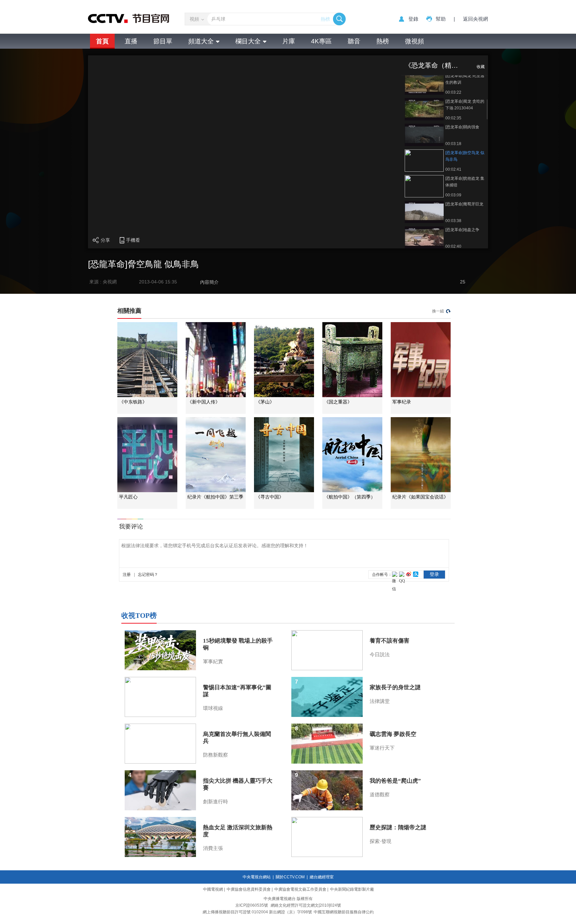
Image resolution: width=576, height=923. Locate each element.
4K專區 (321, 41)
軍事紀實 (213, 661)
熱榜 (325, 19)
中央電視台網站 (257, 877)
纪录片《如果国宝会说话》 (420, 497)
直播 (131, 41)
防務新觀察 (215, 755)
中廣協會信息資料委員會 (249, 889)
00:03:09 (453, 195)
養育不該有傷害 (389, 641)
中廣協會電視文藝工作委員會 (300, 889)
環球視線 (213, 708)
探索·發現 (380, 841)
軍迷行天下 (382, 748)
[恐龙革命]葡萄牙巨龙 (464, 204)
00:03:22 (453, 92)
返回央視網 (475, 19)
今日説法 (380, 654)
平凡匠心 (128, 497)
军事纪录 (401, 401)
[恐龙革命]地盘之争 (462, 229)
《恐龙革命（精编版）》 (441, 65)
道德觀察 (380, 794)
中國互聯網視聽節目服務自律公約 (344, 912)
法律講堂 (380, 701)
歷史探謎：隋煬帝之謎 (398, 827)
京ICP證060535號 (251, 905)
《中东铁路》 (133, 401)
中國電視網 (213, 889)
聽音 (354, 41)
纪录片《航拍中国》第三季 (215, 497)
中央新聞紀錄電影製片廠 (352, 889)
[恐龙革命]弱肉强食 (462, 127)
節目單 (162, 41)
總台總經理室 (322, 877)
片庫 (288, 41)
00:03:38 (453, 220)
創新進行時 (215, 801)
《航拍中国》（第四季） (349, 497)
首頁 (102, 41)
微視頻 (414, 41)
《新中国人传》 (203, 401)
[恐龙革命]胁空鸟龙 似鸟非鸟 (464, 156)
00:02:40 (453, 246)
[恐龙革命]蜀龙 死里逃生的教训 (464, 79)
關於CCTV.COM (290, 877)
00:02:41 (453, 169)
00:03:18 (453, 143)
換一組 (438, 311)
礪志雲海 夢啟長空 (393, 734)
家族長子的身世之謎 (395, 687)
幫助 (441, 19)
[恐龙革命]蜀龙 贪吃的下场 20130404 (464, 104)
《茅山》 (265, 401)
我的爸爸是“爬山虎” (395, 781)
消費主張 (213, 848)
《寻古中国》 (270, 497)
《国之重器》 (338, 401)
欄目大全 (248, 41)
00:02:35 (453, 118)
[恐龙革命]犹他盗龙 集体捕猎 (464, 181)
